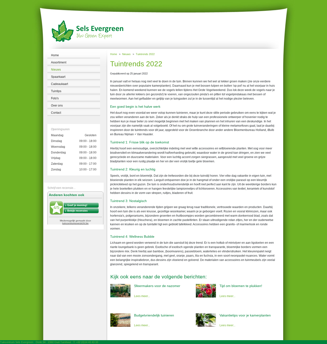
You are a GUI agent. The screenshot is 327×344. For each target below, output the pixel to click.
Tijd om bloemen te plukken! (241, 286)
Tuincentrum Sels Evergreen (16, 342)
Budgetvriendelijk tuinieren (154, 315)
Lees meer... (142, 296)
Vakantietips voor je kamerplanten (245, 315)
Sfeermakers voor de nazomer (157, 286)
